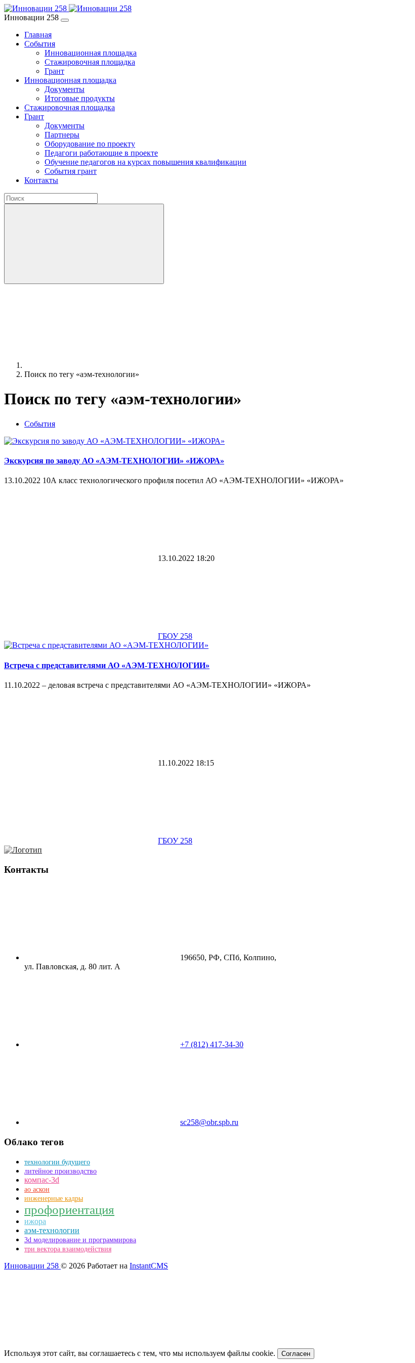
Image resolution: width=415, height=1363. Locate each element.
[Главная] (100, 365)
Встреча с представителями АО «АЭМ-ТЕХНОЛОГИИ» (107, 665)
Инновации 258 (32, 1265)
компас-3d (41, 1180)
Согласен (295, 1353)
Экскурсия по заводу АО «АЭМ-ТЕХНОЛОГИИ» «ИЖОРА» (114, 460)
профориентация (69, 1209)
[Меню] (65, 20)
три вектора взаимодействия (67, 1249)
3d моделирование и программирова (80, 1240)
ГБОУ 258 (175, 636)
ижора (35, 1221)
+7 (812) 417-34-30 (211, 1044)
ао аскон (37, 1189)
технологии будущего (57, 1162)
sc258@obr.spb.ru (209, 1122)
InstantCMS (149, 1265)
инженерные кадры (53, 1198)
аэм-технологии (51, 1230)
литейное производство (60, 1171)
